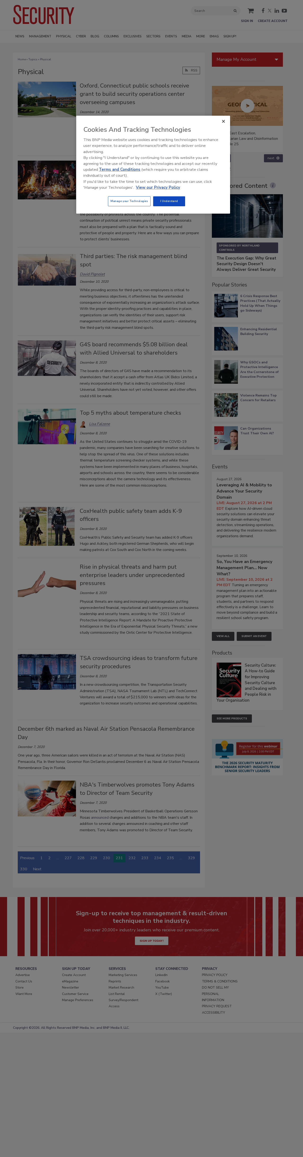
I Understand (169, 201)
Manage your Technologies (129, 201)
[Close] (223, 121)
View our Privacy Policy (158, 187)
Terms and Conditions (119, 169)
